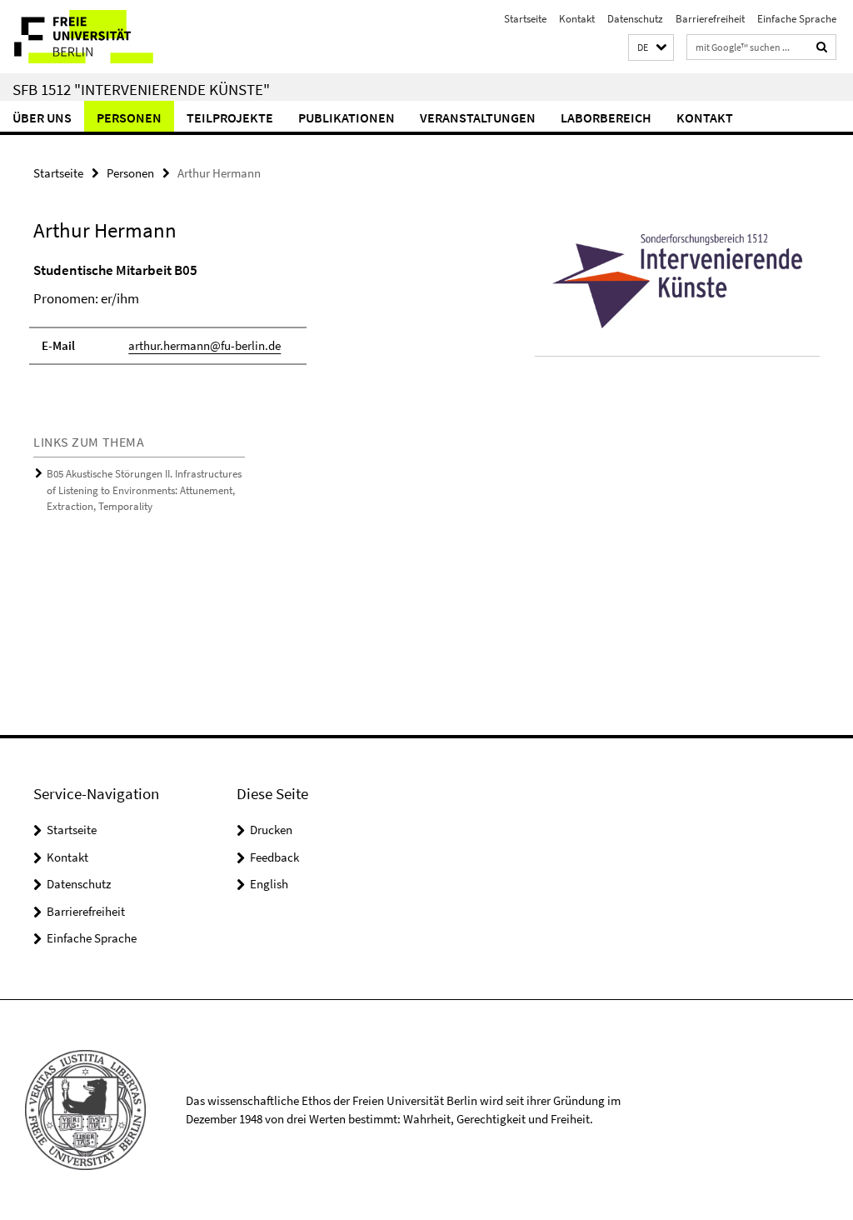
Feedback (274, 857)
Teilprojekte (230, 117)
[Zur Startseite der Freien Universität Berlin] (110, 36)
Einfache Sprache (796, 19)
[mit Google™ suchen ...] (822, 47)
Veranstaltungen (478, 117)
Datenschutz (635, 19)
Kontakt (577, 19)
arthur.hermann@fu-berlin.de (204, 345)
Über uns (42, 117)
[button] (651, 48)
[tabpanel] (257, 321)
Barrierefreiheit (710, 19)
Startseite (525, 19)
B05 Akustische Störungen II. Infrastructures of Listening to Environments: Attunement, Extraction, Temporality (144, 490)
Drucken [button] (271, 830)
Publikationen (346, 117)
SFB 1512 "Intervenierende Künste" (141, 89)
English (269, 884)
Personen (129, 117)
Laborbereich (606, 117)
